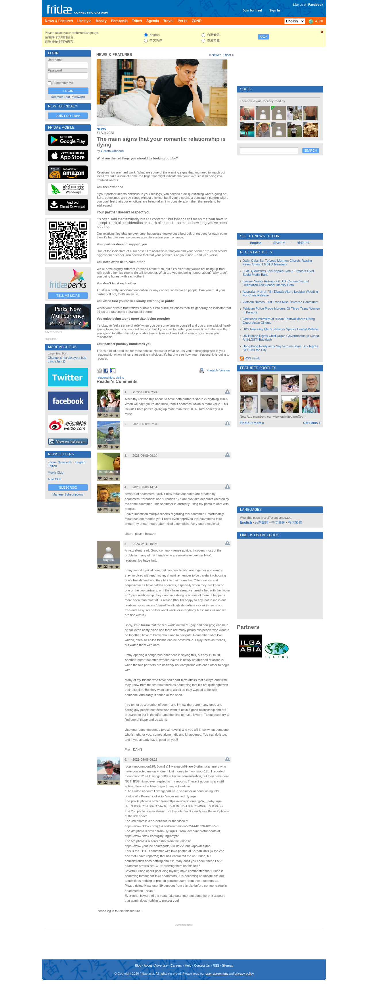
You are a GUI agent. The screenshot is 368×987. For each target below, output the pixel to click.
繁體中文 (303, 242)
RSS (216, 965)
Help (188, 965)
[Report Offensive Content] (227, 392)
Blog (138, 965)
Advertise (161, 965)
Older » (228, 55)
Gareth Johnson (112, 151)
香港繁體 (295, 523)
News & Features (114, 55)
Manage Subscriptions (67, 494)
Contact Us (202, 965)
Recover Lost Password (68, 97)
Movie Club (55, 472)
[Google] (113, 372)
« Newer (215, 55)
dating (120, 377)
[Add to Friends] (111, 415)
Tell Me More (68, 295)
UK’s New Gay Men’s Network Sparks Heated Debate (280, 329)
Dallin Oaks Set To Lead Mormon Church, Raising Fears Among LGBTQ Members (277, 262)
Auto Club (54, 479)
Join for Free (68, 115)
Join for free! (252, 10)
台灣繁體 (262, 523)
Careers (176, 965)
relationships (105, 377)
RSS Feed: (252, 358)
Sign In (274, 10)
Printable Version (218, 370)
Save (263, 36)
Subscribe (68, 487)
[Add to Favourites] (117, 415)
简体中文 (279, 242)
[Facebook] (106, 372)
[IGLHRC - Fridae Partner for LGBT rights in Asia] (276, 657)
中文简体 (278, 523)
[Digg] (99, 372)
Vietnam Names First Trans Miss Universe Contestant (280, 302)
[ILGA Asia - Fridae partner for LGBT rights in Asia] (250, 657)
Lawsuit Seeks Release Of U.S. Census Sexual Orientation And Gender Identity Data (276, 283)
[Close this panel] (322, 33)
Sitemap (227, 965)
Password (55, 70)
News (101, 129)
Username (55, 59)
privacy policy (244, 973)
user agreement (217, 973)
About (148, 965)
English (246, 523)
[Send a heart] (100, 415)
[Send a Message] (105, 415)
